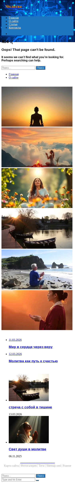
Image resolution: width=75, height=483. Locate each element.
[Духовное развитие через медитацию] (37, 107)
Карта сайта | (12, 465)
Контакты (15, 27)
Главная (14, 17)
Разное (67, 465)
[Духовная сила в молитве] (37, 188)
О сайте (13, 21)
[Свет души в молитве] (41, 430)
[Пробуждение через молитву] (37, 147)
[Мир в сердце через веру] (37, 310)
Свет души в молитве (27, 449)
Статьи (13, 24)
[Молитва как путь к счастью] (37, 269)
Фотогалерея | (30, 465)
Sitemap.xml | (54, 465)
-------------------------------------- (37, 462)
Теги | (42, 465)
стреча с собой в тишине (30, 407)
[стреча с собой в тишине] (37, 229)
